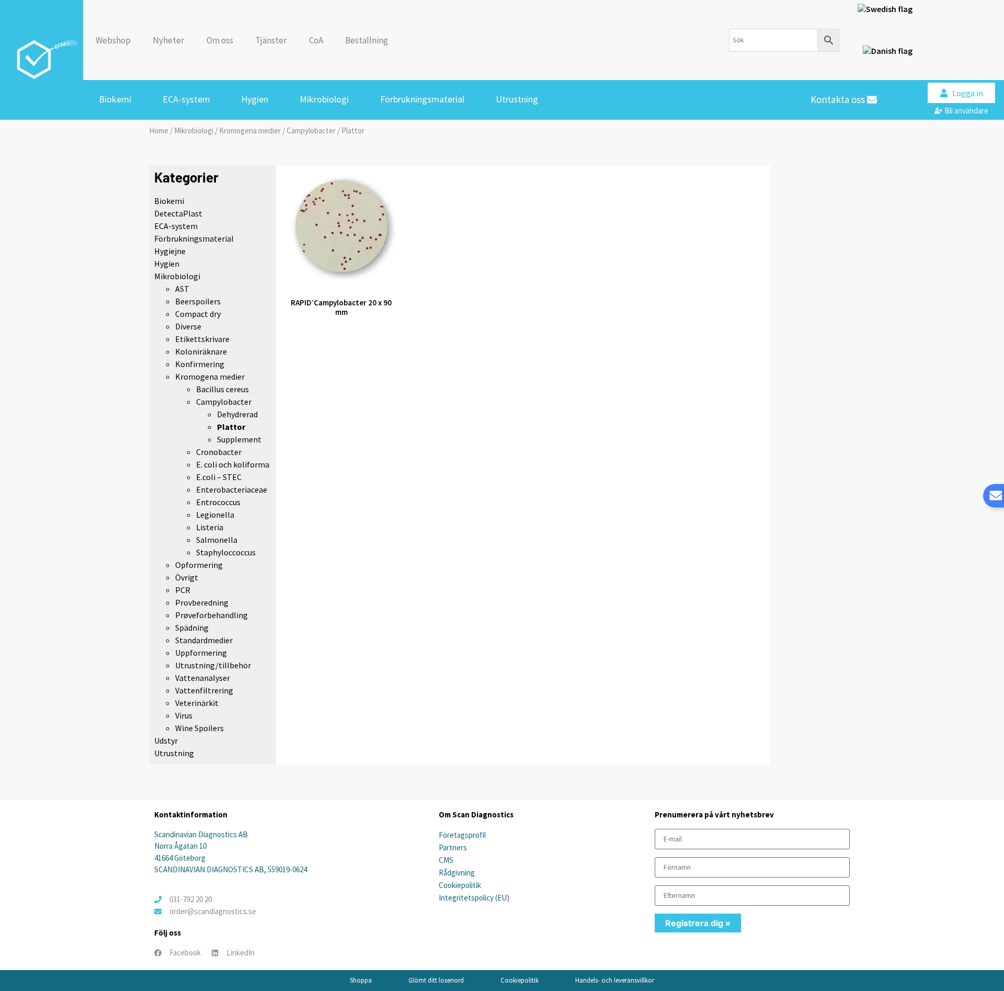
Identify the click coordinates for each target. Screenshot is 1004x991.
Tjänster (271, 40)
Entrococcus (218, 502)
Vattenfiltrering (204, 690)
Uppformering (201, 652)
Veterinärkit (197, 703)
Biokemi (115, 99)
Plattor (231, 427)
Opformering (199, 565)
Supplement (239, 439)
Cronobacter (219, 452)
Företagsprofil (462, 835)
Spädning (192, 627)
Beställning (366, 40)
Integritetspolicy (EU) (474, 898)
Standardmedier (204, 640)
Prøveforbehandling (211, 615)
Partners (453, 847)
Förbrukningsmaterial (422, 99)
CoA (316, 40)
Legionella (215, 514)
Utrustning (517, 99)
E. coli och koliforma (232, 464)
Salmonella (216, 539)
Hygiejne (170, 251)
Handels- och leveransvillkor (614, 980)
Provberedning (202, 602)
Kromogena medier (250, 130)
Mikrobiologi (324, 99)
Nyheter (168, 40)
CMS (446, 860)
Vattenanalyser (202, 678)
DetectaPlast (178, 213)
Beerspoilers (198, 301)
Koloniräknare (201, 351)
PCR (182, 590)
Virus (183, 715)
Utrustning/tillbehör (213, 665)
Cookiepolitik (460, 885)
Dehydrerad (237, 414)
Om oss (220, 40)
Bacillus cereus (222, 389)
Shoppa (361, 980)
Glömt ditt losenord (436, 980)
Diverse (188, 326)
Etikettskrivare (202, 339)
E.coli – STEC (219, 477)
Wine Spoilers (199, 728)
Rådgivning (457, 873)
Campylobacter (311, 130)
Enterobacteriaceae (231, 489)
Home (158, 130)
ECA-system (186, 99)
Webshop (113, 40)
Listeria (209, 527)
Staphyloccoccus (226, 552)
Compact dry (198, 314)
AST (182, 288)
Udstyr (166, 740)
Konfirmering (199, 364)
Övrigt (186, 577)
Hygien (254, 99)
